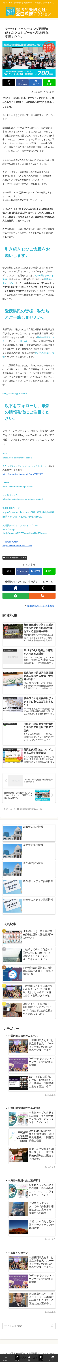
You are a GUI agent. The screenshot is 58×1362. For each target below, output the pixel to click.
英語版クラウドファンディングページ (20, 525)
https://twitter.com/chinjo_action (17, 486)
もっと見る (50, 1094)
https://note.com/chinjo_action (17, 457)
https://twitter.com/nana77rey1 (17, 545)
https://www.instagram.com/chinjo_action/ (22, 499)
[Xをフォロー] (42, 588)
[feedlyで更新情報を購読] (15, 596)
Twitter (5, 482)
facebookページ (11, 508)
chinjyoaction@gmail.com (14, 393)
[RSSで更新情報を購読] (42, 596)
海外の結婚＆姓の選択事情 (25, 1180)
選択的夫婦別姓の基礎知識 (25, 1108)
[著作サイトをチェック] (15, 588)
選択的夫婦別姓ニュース (16, 557)
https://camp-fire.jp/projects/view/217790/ (22, 474)
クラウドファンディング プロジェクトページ (24, 466)
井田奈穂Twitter (10, 541)
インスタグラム (10, 495)
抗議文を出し (24, 341)
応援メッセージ (19, 1252)
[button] (52, 1326)
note (4, 453)
